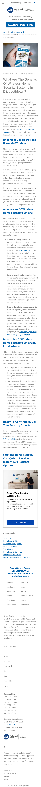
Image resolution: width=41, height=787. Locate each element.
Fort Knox (24, 583)
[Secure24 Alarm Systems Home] (20, 10)
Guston (23, 600)
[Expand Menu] (22, 14)
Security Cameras (10, 546)
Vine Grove (11, 600)
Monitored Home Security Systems (16, 557)
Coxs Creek (11, 591)
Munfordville (11, 604)
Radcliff (9, 596)
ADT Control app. (25, 250)
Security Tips (8, 538)
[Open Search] (35, 3)
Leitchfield (10, 583)
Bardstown (11, 587)
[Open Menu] (3, 3)
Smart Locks (8, 549)
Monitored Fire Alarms (12, 554)
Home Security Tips (11, 541)
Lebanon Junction (27, 596)
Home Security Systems (12, 544)
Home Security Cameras (12, 552)
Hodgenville (25, 604)
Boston (23, 587)
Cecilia (23, 591)
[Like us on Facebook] (5, 747)
